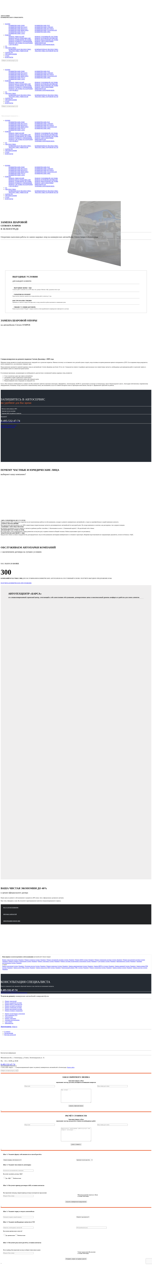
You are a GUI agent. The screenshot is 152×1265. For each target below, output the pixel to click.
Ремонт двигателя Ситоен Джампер (13, 960)
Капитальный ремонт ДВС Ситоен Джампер (75, 967)
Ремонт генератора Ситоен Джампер (101, 967)
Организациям (8, 1033)
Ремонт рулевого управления (14, 1010)
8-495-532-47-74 (7, 21)
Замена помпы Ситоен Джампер (122, 967)
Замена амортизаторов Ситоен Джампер (81, 966)
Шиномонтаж (9, 1023)
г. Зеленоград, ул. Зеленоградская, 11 (11, 19)
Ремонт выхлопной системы (13, 1009)
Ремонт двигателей (11, 1001)
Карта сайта (70, 1067)
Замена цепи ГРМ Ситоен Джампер (24, 967)
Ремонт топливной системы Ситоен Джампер (60, 960)
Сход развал (8, 1021)
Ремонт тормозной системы (13, 1007)
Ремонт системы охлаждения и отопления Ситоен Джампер (79, 961)
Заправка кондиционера (12, 1020)
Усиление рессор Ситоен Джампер (35, 966)
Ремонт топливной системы (13, 1003)
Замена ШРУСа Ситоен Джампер (104, 966)
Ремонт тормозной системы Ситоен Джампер (108, 960)
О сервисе (7, 1031)
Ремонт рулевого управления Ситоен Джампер (23, 961)
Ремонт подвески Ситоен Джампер (35, 960)
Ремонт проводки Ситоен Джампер (57, 966)
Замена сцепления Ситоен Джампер (13, 966)
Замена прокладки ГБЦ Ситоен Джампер (48, 967)
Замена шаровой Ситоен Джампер (125, 966)
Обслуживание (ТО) (11, 1015)
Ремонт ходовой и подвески (13, 1006)
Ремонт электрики (10, 1018)
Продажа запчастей (10, 1035)
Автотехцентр (9, 1027)
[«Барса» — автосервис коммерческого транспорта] (7, 11)
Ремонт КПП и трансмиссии (13, 1004)
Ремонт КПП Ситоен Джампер (84, 960)
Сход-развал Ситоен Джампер (107, 961)
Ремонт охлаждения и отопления (15, 1013)
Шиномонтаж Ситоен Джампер (126, 961)
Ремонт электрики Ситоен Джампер (49, 961)
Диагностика (9, 1017)
